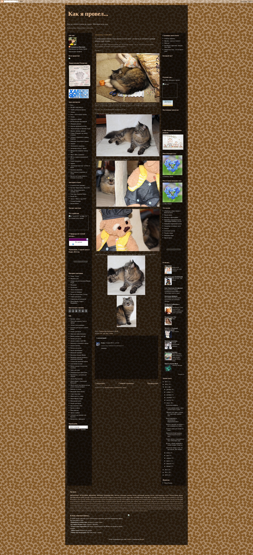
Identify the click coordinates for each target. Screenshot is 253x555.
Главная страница (126, 383)
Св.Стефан (153, 497)
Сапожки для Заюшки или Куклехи (78, 416)
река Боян (164, 508)
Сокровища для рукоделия (78, 299)
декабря (168, 389)
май (137, 507)
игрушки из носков (116, 499)
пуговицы (144, 508)
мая (167, 455)
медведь (119, 501)
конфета (110, 497)
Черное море (102, 505)
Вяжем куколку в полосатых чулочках (78, 367)
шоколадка (141, 510)
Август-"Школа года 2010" (78, 199)
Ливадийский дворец (132, 503)
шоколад (136, 510)
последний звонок (123, 508)
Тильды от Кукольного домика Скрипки (79, 138)
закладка (72, 507)
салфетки (128, 499)
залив (76, 507)
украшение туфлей (114, 510)
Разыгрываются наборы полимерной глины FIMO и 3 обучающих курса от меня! (173, 291)
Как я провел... (88, 13)
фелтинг (133, 499)
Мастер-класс (82, 499)
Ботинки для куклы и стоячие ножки (79, 328)
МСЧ (151, 503)
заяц (169, 497)
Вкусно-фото (168, 215)
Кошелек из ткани (75, 389)
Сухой (91, 505)
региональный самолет (156, 508)
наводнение (154, 507)
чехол (125, 510)
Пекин (75, 505)
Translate (83, 429)
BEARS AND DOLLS (76, 107)
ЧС (98, 505)
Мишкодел (73, 285)
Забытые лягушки (177, 365)
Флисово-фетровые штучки (78, 126)
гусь (157, 505)
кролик (125, 507)
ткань (143, 501)
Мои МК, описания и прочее (171, 80)
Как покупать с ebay (76, 406)
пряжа (129, 501)
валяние (168, 499)
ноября (168, 392)
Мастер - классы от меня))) (172, 41)
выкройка (137, 505)
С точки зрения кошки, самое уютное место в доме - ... (175, 409)
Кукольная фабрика (171, 296)
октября (168, 395)
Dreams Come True (170, 317)
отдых (178, 497)
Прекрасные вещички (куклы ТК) (79, 151)
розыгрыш (78, 510)
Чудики (72, 163)
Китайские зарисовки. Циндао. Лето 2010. (173, 46)
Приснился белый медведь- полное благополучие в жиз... (174, 434)
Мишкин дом (74, 278)
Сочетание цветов (169, 231)
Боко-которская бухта (177, 501)
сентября (169, 397)
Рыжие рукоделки (75, 161)
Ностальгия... (175, 331)
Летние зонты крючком (77, 325)
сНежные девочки (75, 124)
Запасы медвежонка (76, 290)
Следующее (100, 383)
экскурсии (145, 499)
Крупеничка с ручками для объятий (78, 375)
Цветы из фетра (75, 413)
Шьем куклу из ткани (76, 396)
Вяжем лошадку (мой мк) (78, 336)
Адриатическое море (96, 497)
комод (114, 507)
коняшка (118, 507)
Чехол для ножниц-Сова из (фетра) (78, 322)
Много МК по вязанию (77, 155)
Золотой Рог (108, 503)
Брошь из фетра (75, 408)
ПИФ (138, 497)
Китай (146, 497)
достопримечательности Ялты (172, 505)
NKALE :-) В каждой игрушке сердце (171, 329)
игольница (98, 501)
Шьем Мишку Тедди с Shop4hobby (77, 302)
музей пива (148, 507)
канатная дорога (92, 507)
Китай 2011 (73, 196)
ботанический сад (123, 505)
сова (140, 501)
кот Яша (106, 333)
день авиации (74, 501)
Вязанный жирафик (76, 353)
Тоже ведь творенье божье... (78, 194)
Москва (155, 503)
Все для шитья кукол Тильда (78, 294)
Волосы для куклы (75, 348)
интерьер (85, 507)
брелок (130, 505)
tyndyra (129, 539)
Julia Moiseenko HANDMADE (174, 277)
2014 (166, 384)
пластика (100, 508)
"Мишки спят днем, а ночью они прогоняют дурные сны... (174, 414)
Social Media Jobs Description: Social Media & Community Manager (173, 299)
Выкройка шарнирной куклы (173, 224)
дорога (163, 505)
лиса (130, 507)
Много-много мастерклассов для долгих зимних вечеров (80, 386)
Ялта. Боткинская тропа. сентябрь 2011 (77, 191)
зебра (78, 507)
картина (110, 507)
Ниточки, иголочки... (171, 341)
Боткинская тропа (74, 503)
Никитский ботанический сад (168, 503)
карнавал (103, 507)
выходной (94, 499)
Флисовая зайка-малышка (78, 334)
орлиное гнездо (74, 508)
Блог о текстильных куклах (78, 114)
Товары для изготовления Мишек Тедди (80, 282)
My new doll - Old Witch (177, 279)
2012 (166, 470)
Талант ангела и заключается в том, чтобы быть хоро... (175, 440)
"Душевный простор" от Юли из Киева (80, 166)
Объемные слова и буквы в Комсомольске (172, 212)
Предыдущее (152, 383)
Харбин (95, 505)
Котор (112, 503)
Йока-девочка (74, 410)
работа (149, 508)
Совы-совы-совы (75, 394)
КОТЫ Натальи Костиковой (78, 121)
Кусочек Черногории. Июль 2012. (80, 188)
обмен (178, 507)
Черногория (174, 495)
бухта (133, 505)
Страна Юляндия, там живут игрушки (79, 134)
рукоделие (109, 494)
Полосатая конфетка (172, 405)
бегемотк (117, 505)
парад (92, 508)
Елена (103, 343)
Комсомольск (74, 499)
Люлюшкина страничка (77, 146)
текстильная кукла (162, 495)
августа (168, 400)
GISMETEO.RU (79, 244)
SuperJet (156, 501)
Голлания (87, 503)
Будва (150, 499)
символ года (84, 510)
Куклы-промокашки (76, 350)
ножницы (168, 507)
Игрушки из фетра (76, 119)
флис (136, 499)
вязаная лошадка (101, 499)
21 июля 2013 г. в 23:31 (112, 343)
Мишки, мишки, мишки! (78, 131)
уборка (99, 510)
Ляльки (72, 112)
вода (176, 499)
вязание (93, 494)
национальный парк (161, 507)
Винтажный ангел (75, 401)
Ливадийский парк (141, 503)
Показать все (181, 374)
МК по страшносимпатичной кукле (79, 158)
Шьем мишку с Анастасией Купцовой (78, 382)
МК (149, 497)
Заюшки (72, 143)
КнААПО (160, 499)
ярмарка (146, 510)
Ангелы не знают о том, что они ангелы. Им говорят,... (175, 448)
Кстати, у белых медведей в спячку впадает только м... (174, 444)
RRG (152, 501)
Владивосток (82, 503)
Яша (164, 499)
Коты (71, 105)
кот (101, 333)
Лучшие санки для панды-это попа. (175, 429)
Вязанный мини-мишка (77, 391)
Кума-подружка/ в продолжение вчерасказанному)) (172, 420)
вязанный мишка (143, 495)
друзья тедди (126, 497)
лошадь (115, 497)
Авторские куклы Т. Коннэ (78, 148)
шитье (120, 497)
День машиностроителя (99, 503)
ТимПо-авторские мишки (78, 110)
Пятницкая (87, 505)
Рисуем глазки (168, 233)
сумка (96, 510)
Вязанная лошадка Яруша (78, 355)
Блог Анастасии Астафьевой (174, 288)
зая (135, 497)
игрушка (108, 499)
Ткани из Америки (76, 292)
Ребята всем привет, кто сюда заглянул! (177, 269)
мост (143, 507)
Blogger (142, 539)
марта (168, 461)
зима (81, 507)
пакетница (87, 508)
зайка (132, 497)
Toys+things (168, 266)
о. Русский (174, 507)
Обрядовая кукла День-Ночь (78, 372)
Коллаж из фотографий (171, 217)
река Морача (170, 508)
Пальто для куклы (75, 403)
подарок (108, 508)
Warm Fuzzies (168, 483)
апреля (168, 458)
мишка (100, 494)
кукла (152, 495)
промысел (140, 508)
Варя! (173, 318)
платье (104, 508)
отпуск (83, 508)
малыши (140, 507)
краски (122, 507)
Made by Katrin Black (171, 364)
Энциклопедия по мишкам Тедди (80, 128)
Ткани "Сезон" (74, 276)
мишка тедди (132, 495)
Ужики (72, 117)
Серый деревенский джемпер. (175, 344)
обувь (181, 507)
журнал (181, 505)
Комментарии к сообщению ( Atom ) (116, 387)
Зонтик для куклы (75, 339)
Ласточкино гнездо (122, 503)
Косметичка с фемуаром (77, 419)
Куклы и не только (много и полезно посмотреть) (78, 177)
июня (168, 453)
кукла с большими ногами (109, 501)
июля (168, 403)
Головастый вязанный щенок (79, 361)
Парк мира (177, 503)
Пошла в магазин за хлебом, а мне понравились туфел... (175, 425)
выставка (180, 499)
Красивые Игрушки (171, 352)
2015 (166, 382)
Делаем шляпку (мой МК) (78, 341)
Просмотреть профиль (75, 51)
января (168, 466)
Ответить (104, 348)
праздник (130, 508)
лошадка (87, 497)
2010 (166, 475)
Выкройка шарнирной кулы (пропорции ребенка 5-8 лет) (173, 220)
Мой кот (166, 43)
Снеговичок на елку (76, 364)
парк (94, 508)
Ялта (158, 497)
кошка (111, 333)
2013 (166, 387)
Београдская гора (167, 501)
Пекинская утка (81, 505)
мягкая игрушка (121, 495)
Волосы (166, 228)
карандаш (98, 507)
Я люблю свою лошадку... (78, 185)
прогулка (135, 508)
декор (83, 497)
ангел (113, 505)
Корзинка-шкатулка (76, 170)
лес (128, 507)
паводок (124, 501)
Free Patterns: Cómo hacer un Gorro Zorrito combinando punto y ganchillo (177, 310)
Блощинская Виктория (78, 47)
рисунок (181, 508)
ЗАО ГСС (154, 499)
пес (97, 508)
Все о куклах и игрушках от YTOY (78, 173)
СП (166, 497)
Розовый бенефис (75, 201)
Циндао (88, 499)
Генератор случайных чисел (172, 226)
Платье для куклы (75, 331)
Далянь (91, 503)
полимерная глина (114, 508)
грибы (154, 505)
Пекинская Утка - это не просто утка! (173, 50)
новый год (173, 497)
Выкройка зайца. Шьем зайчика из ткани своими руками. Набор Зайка (177, 357)
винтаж (172, 499)
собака (88, 510)
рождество (73, 510)
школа (132, 510)
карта (106, 507)
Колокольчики (74, 203)
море (123, 499)
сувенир (92, 510)
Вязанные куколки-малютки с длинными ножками (79, 358)
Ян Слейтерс (108, 505)
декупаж (105, 497)
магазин (134, 507)
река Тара (176, 508)
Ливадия (148, 503)
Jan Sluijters (148, 501)
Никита (159, 503)
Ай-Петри (160, 501)
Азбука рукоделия (75, 297)
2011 (166, 472)
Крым (115, 503)
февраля (169, 463)
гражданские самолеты (147, 505)
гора (140, 505)
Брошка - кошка (75, 319)
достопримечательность (85, 501)
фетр (181, 497)
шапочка (129, 510)
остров (80, 508)
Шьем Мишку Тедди (76, 398)
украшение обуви (105, 510)
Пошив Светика (75, 346)
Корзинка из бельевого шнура (79, 343)
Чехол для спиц (75, 370)
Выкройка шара (169, 235)
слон (132, 501)
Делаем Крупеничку (76, 379)
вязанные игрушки (79, 494)
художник (121, 510)
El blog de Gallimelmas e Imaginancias (172, 305)
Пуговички (73, 287)
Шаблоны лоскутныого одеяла (79, 141)
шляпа (140, 499)
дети (160, 505)
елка (93, 501)
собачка (136, 501)
